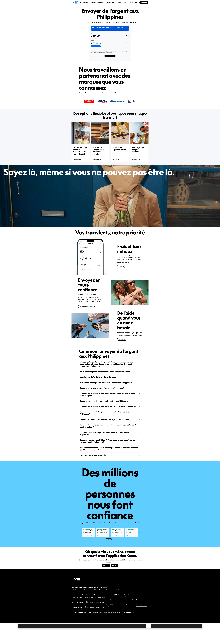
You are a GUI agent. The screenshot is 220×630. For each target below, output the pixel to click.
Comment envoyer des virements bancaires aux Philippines (104, 401)
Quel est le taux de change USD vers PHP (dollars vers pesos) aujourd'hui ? (104, 433)
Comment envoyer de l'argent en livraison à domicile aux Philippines (108, 406)
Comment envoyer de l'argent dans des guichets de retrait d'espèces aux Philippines (107, 394)
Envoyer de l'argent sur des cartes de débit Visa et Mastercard (105, 371)
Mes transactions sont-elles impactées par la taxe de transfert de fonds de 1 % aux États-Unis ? (109, 448)
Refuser (148, 627)
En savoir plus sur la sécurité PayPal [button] (86, 306)
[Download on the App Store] (114, 566)
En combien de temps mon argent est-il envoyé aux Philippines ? (106, 382)
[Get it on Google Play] (106, 566)
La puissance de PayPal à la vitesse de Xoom (98, 377)
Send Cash (115, 159)
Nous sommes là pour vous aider (93, 455)
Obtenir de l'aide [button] (122, 339)
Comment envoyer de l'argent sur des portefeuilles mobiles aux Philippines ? (105, 413)
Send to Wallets (96, 159)
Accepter (149, 624)
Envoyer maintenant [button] (110, 55)
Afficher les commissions (124, 49)
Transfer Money (76, 159)
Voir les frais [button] (121, 266)
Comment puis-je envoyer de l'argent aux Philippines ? (102, 388)
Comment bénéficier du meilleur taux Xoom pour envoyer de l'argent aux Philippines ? (108, 426)
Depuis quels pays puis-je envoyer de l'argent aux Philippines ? (105, 419)
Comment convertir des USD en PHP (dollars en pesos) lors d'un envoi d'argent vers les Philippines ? (107, 441)
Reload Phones (135, 159)
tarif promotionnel (102, 27)
